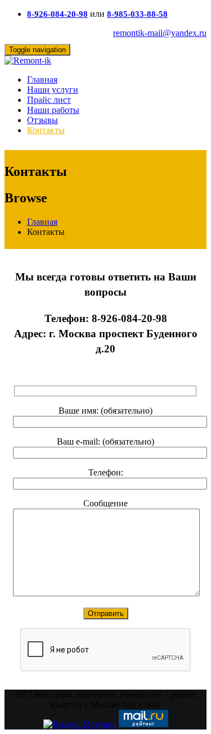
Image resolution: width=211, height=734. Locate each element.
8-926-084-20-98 (57, 14)
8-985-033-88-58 (137, 14)
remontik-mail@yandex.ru (159, 33)
